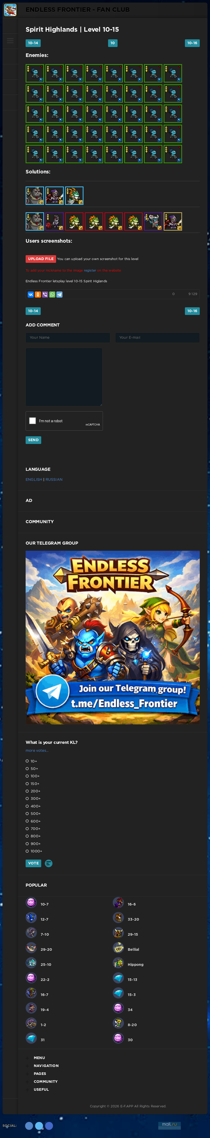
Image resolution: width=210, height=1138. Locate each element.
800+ (35, 836)
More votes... (37, 750)
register (90, 270)
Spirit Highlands (52, 30)
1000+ (36, 851)
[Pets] (10, 56)
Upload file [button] (41, 259)
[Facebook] (49, 1126)
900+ (35, 844)
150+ (34, 783)
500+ (35, 813)
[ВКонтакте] (31, 294)
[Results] (48, 863)
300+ (35, 798)
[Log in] (10, 25)
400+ (35, 806)
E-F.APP (126, 1106)
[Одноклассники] (38, 294)
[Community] (10, 71)
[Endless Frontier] (10, 10)
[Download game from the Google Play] (10, 87)
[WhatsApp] (52, 294)
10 (113, 43)
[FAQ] (10, 102)
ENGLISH (34, 479)
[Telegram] (59, 294)
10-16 (192, 43)
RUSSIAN (54, 479)
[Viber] (45, 294)
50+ (34, 768)
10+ (33, 761)
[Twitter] (39, 1126)
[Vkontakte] (29, 1126)
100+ (35, 776)
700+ (35, 828)
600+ (35, 821)
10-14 (33, 43)
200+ (35, 791)
